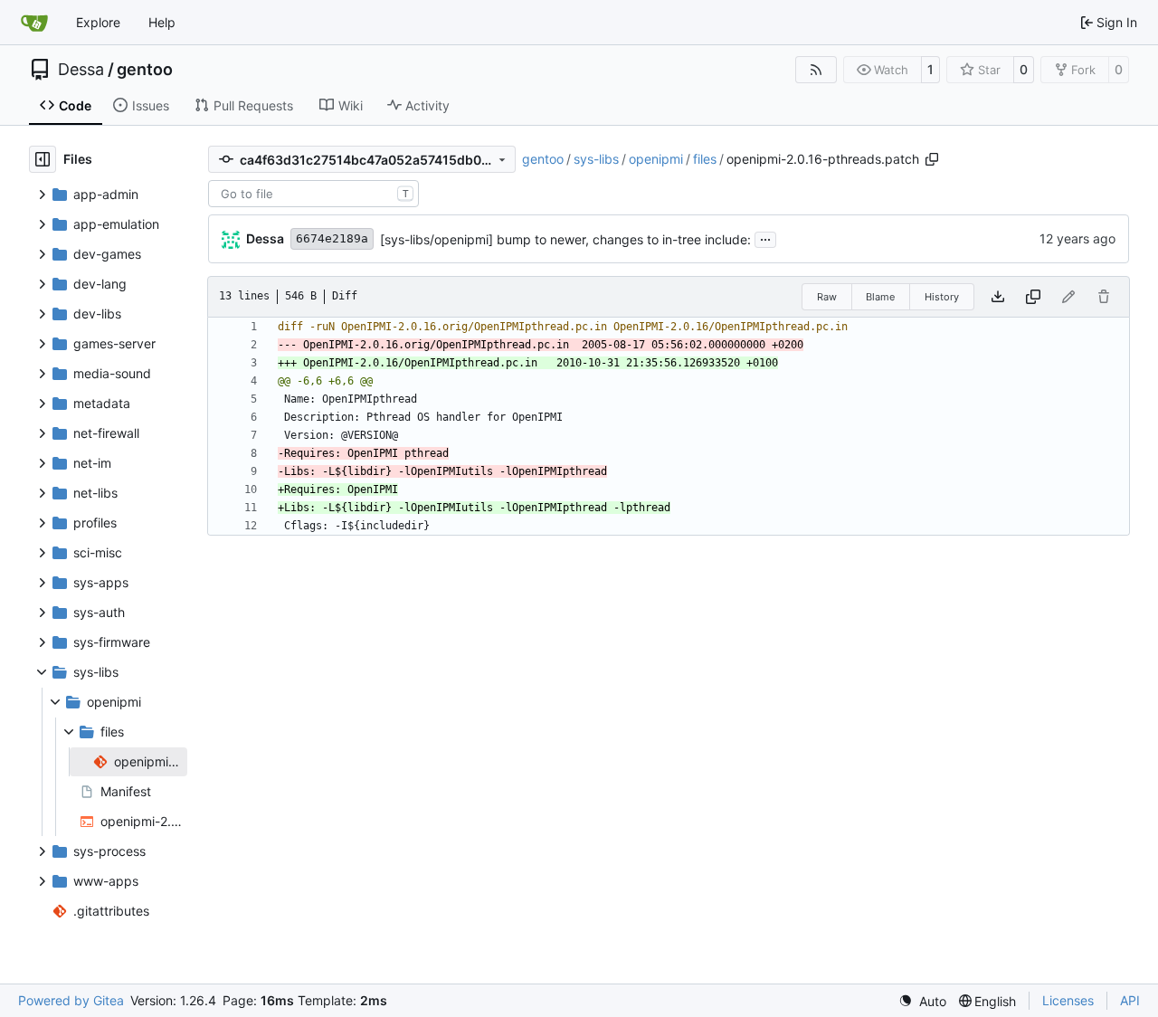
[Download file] (997, 296)
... (765, 237)
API (1130, 1000)
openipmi (656, 158)
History (942, 296)
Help (162, 22)
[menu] (922, 1001)
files (705, 158)
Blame (880, 296)
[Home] (34, 22)
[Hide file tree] (42, 159)
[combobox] (313, 193)
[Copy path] (931, 159)
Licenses (1068, 1000)
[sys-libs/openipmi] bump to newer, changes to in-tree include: (565, 239)
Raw (827, 296)
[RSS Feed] (816, 69)
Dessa (81, 70)
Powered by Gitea (71, 1000)
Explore (98, 22)
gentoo (145, 70)
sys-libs (596, 158)
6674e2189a (332, 238)
